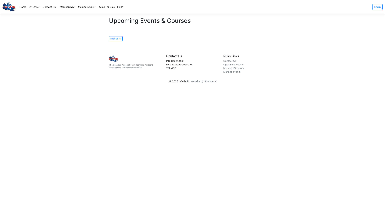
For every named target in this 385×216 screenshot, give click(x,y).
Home (23, 6)
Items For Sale (107, 6)
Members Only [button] (86, 6)
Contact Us (229, 60)
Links (120, 6)
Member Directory (233, 68)
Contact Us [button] (49, 6)
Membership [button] (67, 6)
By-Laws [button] (33, 6)
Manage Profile (231, 71)
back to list (115, 38)
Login (377, 6)
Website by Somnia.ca (203, 81)
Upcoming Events (233, 64)
